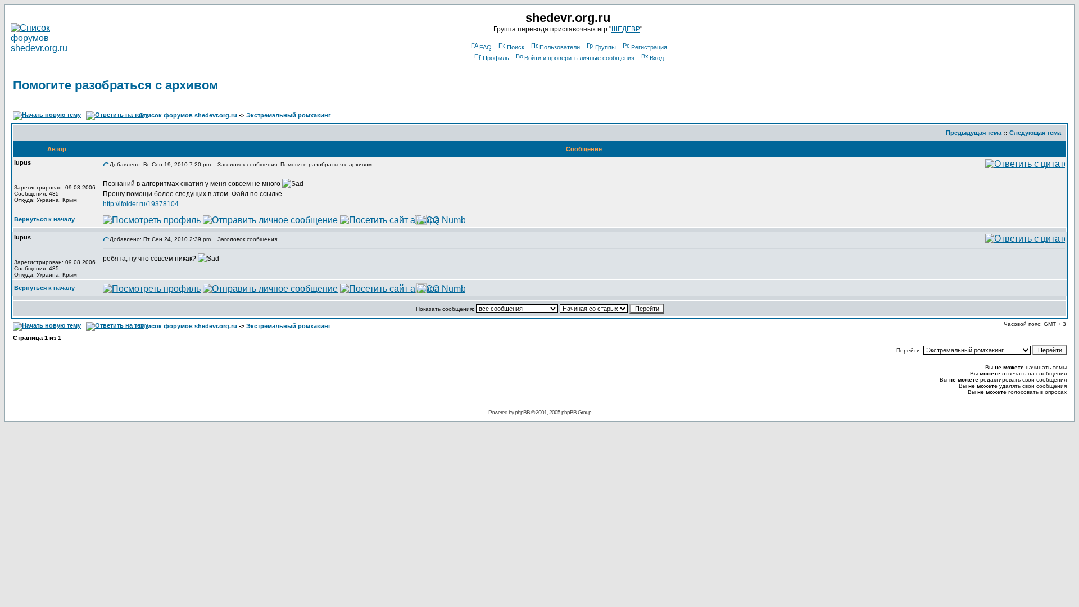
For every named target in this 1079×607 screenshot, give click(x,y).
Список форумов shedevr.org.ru (188, 115)
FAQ (485, 47)
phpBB (522, 412)
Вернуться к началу (44, 219)
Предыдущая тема (973, 132)
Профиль (496, 58)
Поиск (515, 47)
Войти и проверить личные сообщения (579, 58)
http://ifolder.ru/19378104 (141, 204)
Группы (605, 47)
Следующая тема (1035, 132)
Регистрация (649, 47)
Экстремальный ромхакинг (288, 115)
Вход (657, 58)
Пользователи (560, 47)
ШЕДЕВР (625, 29)
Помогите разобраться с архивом (115, 85)
